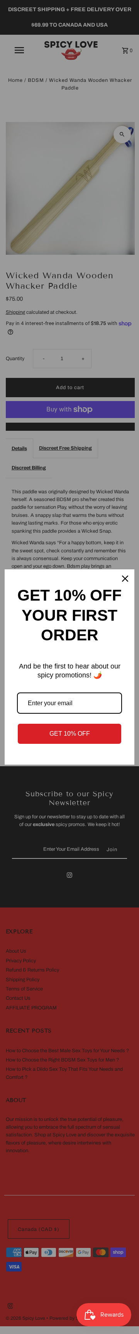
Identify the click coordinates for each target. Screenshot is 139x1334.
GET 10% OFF (69, 733)
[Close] (125, 578)
